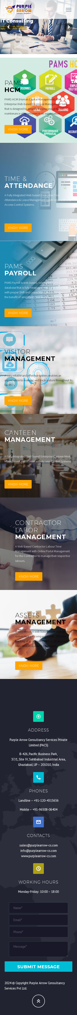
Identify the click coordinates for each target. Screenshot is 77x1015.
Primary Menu (69, 10)
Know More (18, 129)
